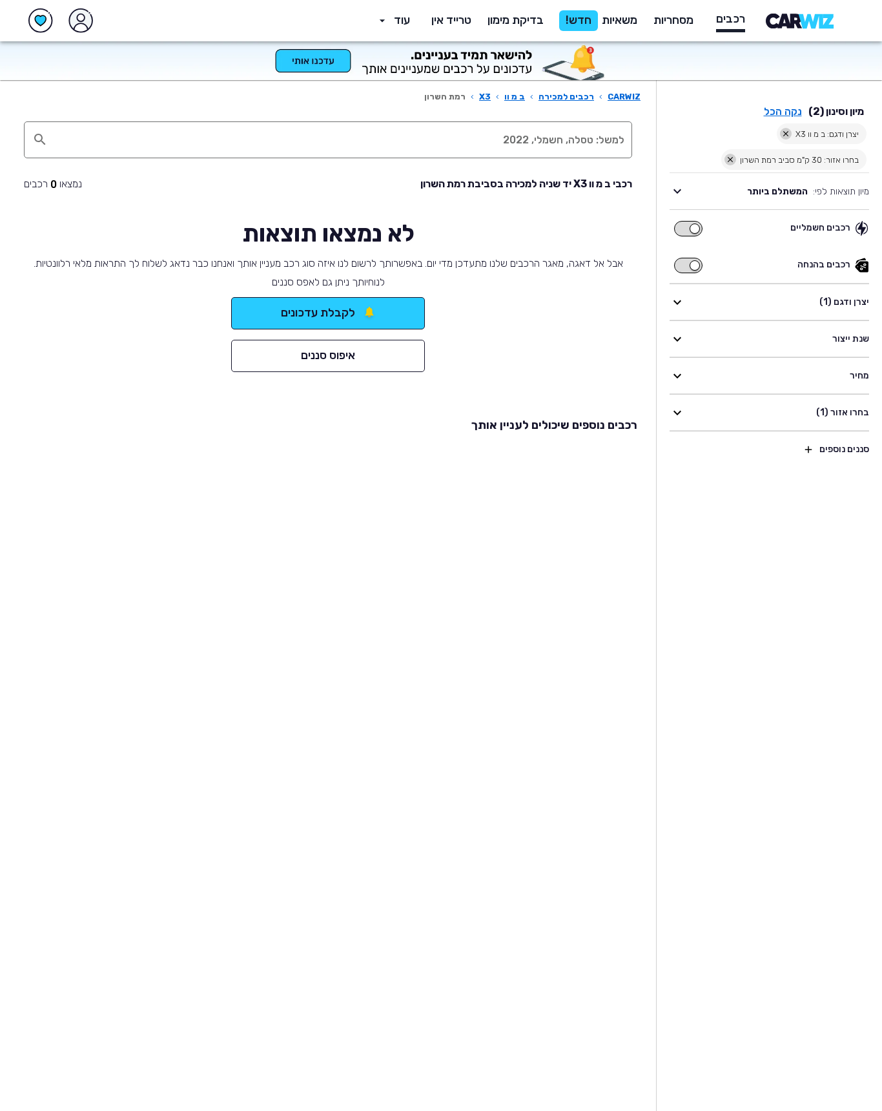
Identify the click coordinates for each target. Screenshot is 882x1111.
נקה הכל (783, 111)
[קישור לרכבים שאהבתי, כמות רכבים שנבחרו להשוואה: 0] (40, 20)
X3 (485, 96)
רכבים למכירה (566, 96)
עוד (402, 20)
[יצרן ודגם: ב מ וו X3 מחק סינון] (786, 134)
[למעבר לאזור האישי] (80, 20)
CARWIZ (624, 96)
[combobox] (342, 139)
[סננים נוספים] (808, 450)
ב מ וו (514, 96)
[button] (515, 20)
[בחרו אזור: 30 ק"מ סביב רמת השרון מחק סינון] (730, 159)
